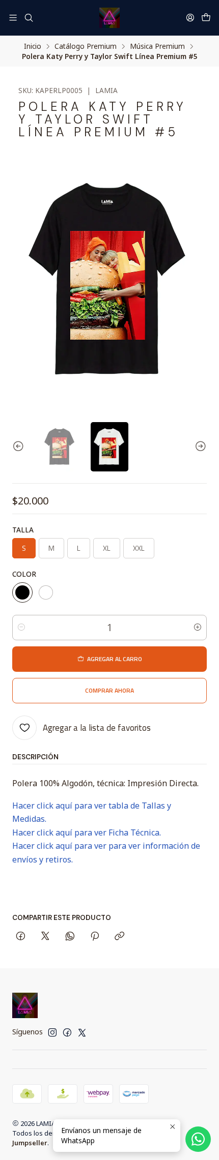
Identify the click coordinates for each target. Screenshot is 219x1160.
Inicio (32, 46)
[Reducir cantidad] (21, 627)
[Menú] (13, 17)
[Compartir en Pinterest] (94, 937)
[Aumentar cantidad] (197, 627)
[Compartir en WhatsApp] (70, 937)
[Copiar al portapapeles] (119, 937)
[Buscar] (28, 17)
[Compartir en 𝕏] (45, 937)
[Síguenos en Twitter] (82, 1032)
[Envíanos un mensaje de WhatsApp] (198, 1139)
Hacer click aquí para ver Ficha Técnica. (86, 832)
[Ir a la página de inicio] (109, 18)
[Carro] (206, 18)
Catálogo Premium (85, 46)
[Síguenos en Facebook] (67, 1032)
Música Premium (157, 46)
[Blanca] (46, 592)
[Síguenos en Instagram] (52, 1032)
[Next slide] (199, 447)
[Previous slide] (20, 447)
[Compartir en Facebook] (20, 937)
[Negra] (22, 592)
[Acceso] (190, 17)
